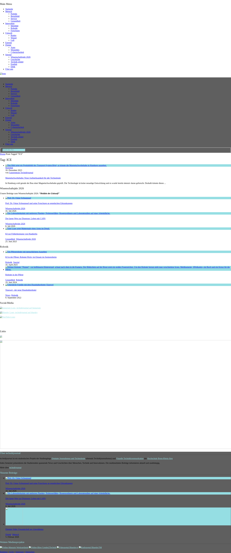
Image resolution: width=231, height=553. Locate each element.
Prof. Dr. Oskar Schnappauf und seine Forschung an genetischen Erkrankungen (38, 203)
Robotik (14, 28)
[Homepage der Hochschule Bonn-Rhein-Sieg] (1, 337)
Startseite (9, 9)
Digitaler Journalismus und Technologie (69, 458)
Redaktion (4, 552)
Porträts (14, 14)
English (14, 64)
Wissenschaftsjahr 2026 (20, 57)
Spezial (8, 55)
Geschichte (15, 59)
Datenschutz (29, 552)
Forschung (15, 30)
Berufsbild (15, 16)
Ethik (13, 67)
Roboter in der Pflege (14, 275)
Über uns (9, 69)
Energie (8, 43)
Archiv (11, 552)
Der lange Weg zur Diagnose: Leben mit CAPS (25, 218)
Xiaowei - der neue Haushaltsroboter (20, 290)
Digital (8, 45)
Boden (13, 35)
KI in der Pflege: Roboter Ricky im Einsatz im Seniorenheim (31, 257)
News (7, 295)
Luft (12, 40)
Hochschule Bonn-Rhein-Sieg (160, 458)
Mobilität (14, 26)
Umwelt (8, 33)
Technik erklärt (17, 62)
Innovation (9, 23)
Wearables (15, 50)
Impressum (20, 552)
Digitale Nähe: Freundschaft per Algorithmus (24, 529)
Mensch (8, 11)
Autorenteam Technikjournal (21, 172)
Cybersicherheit (17, 52)
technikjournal (15, 467)
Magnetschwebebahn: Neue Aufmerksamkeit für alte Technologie (33, 178)
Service (14, 18)
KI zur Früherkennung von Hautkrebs (21, 234)
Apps (13, 47)
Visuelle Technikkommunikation (130, 458)
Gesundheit (15, 21)
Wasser (14, 38)
